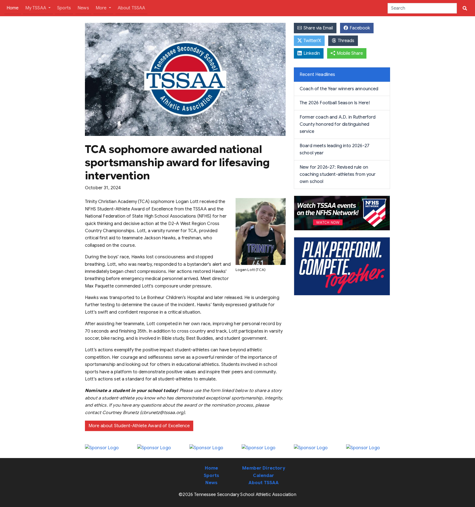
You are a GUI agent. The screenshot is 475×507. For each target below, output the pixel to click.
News (83, 8)
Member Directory (263, 468)
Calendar (263, 475)
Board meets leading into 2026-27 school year (334, 149)
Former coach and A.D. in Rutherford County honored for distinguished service (338, 124)
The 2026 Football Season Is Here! (335, 103)
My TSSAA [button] (36, 8)
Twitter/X (311, 40)
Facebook (359, 28)
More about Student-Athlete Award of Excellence (139, 426)
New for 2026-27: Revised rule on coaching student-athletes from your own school (338, 175)
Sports (64, 8)
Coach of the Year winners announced (339, 89)
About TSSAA (131, 8)
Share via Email (317, 28)
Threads (345, 40)
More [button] (102, 8)
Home (14, 8)
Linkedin (311, 53)
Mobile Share (349, 53)
